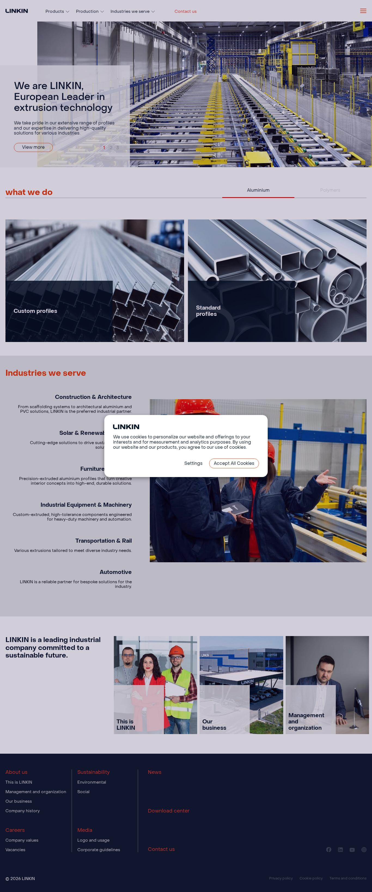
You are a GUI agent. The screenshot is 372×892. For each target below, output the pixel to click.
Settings (193, 463)
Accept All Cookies (234, 463)
